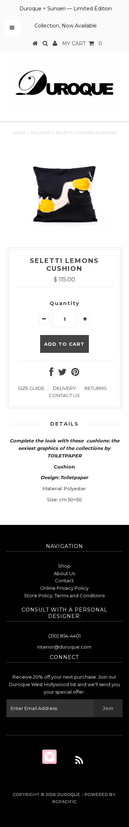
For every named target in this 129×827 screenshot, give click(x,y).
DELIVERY (64, 388)
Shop (64, 566)
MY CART (82, 43)
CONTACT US (64, 395)
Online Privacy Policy (64, 588)
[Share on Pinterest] (75, 373)
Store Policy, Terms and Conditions (64, 595)
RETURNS (96, 388)
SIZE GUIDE (31, 388)
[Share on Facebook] (51, 373)
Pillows (40, 132)
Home (19, 132)
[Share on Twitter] (62, 373)
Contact (64, 580)
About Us (64, 573)
